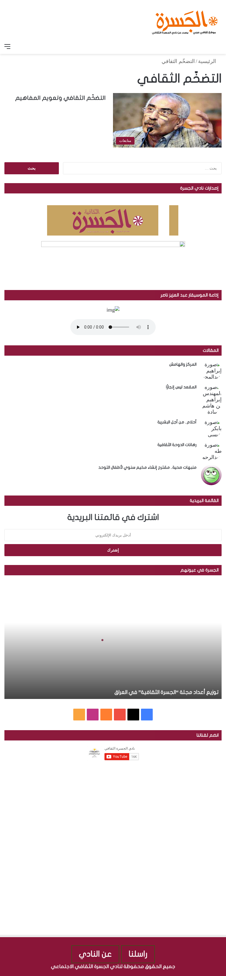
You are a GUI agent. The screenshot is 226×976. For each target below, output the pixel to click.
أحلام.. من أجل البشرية (177, 422)
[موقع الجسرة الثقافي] (185, 20)
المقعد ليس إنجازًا (181, 387)
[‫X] (133, 714)
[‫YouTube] (120, 714)
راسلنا (138, 954)
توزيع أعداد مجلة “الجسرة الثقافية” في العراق (166, 692)
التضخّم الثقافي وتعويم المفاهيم (60, 98)
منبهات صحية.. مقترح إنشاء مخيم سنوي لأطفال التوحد (147, 467)
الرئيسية (207, 61)
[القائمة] (7, 46)
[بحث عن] (219, 46)
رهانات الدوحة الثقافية (177, 445)
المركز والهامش (183, 364)
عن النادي (95, 954)
